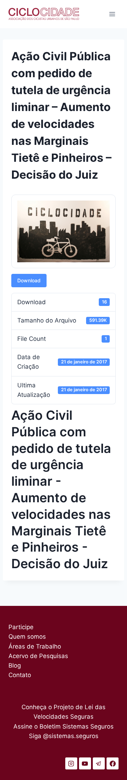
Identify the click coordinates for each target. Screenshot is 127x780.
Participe (21, 627)
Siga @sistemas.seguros (63, 735)
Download (29, 280)
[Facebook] (113, 763)
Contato (19, 674)
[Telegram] (99, 763)
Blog (14, 665)
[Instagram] (71, 763)
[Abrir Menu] (112, 13)
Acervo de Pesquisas (38, 655)
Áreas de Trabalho (34, 646)
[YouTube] (85, 763)
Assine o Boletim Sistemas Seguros (63, 726)
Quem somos (27, 636)
